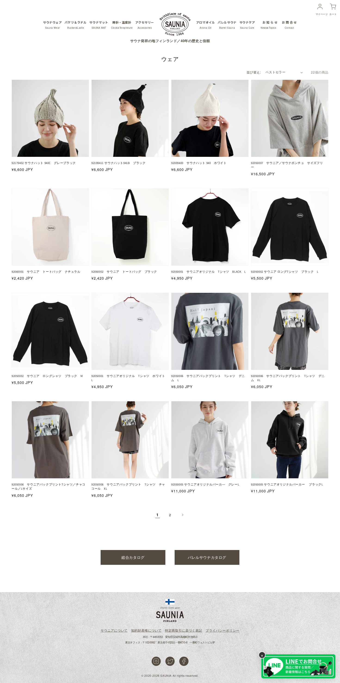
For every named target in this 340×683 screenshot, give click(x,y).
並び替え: (254, 72)
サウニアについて (114, 630)
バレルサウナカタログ (207, 557)
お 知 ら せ (269, 24)
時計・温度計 (122, 24)
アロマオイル (205, 24)
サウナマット (98, 24)
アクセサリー (144, 24)
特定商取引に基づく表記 (183, 630)
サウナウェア (52, 24)
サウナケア (247, 24)
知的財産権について (146, 630)
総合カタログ (133, 557)
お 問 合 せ (289, 24)
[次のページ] (182, 515)
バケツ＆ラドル (76, 24)
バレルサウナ (227, 24)
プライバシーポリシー (222, 630)
